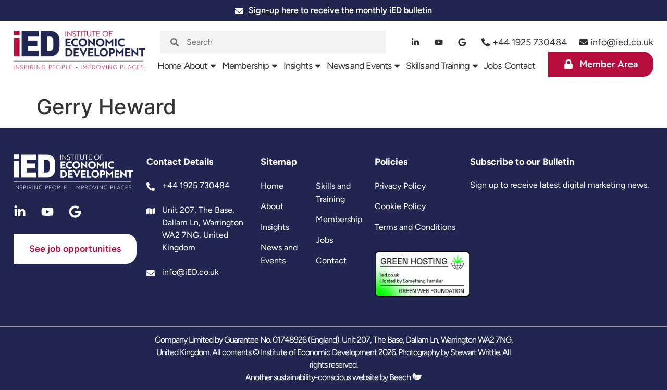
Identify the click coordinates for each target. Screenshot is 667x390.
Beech (400, 377)
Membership (245, 65)
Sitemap (279, 161)
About (195, 65)
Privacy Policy (400, 186)
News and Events (359, 65)
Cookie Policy (400, 206)
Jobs (492, 65)
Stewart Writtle (475, 352)
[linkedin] (415, 42)
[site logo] (80, 55)
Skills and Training (438, 65)
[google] (462, 42)
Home (169, 65)
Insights (297, 65)
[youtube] (439, 42)
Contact (519, 65)
